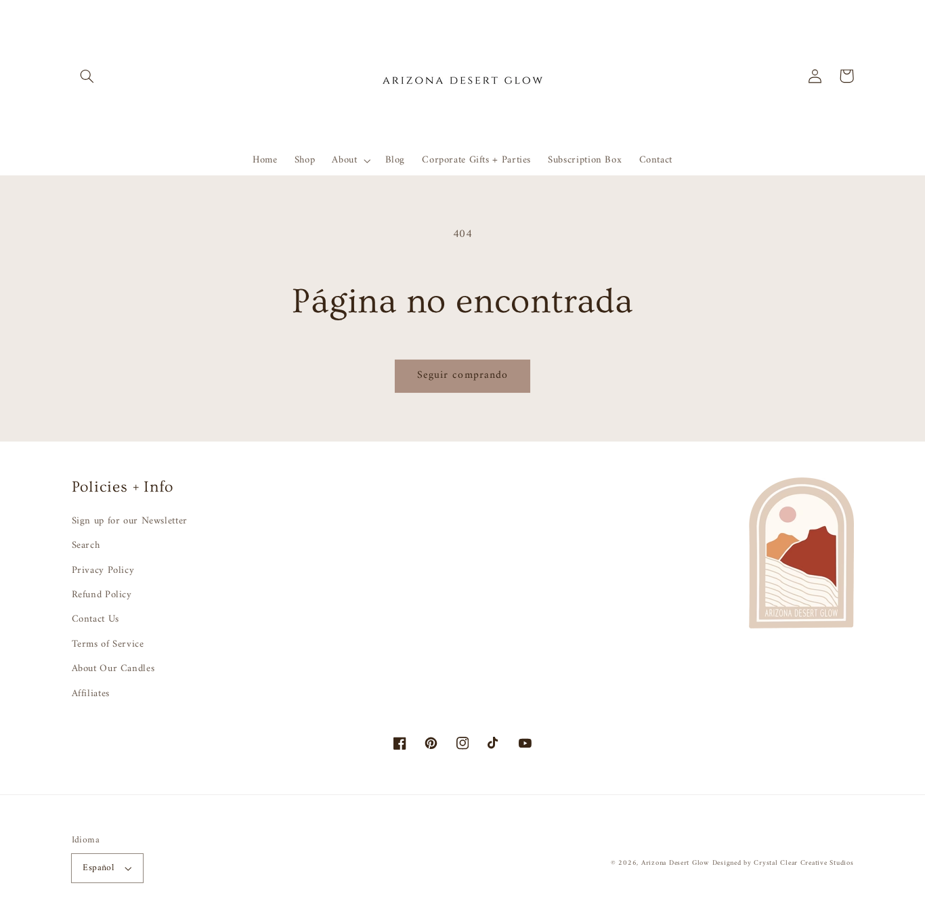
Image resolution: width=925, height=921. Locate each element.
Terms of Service (108, 644)
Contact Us (95, 619)
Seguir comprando (462, 375)
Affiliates (91, 693)
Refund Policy (102, 594)
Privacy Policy (103, 570)
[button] (87, 75)
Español (98, 868)
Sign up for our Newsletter (130, 521)
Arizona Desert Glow (675, 863)
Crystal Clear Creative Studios (803, 863)
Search (86, 545)
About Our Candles (113, 668)
